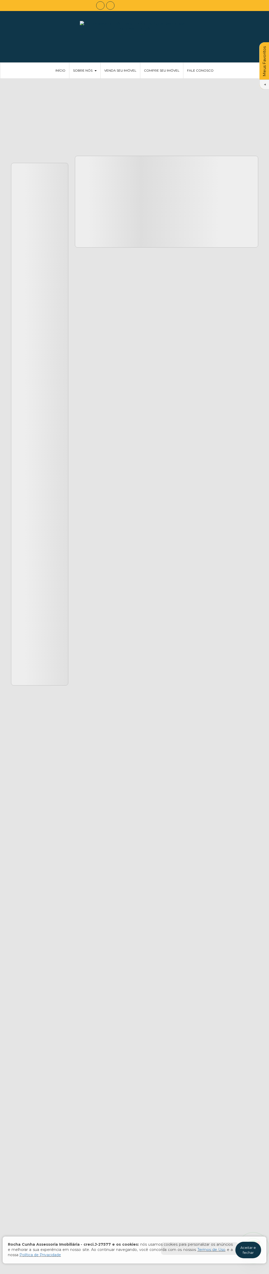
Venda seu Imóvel (120, 70)
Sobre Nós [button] (82, 70)
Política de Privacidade (40, 1254)
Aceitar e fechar (248, 1250)
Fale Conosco (200, 70)
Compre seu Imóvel (161, 70)
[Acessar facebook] (100, 5)
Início (60, 70)
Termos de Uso (211, 1249)
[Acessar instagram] (110, 5)
